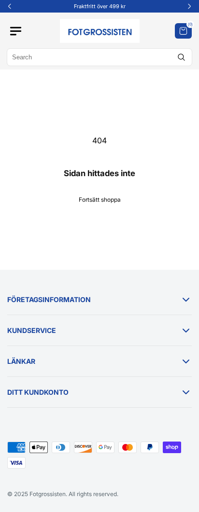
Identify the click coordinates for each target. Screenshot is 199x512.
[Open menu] (20, 31)
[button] (183, 31)
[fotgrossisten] (100, 30)
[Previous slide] (9, 6)
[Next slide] (189, 6)
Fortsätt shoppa (100, 199)
